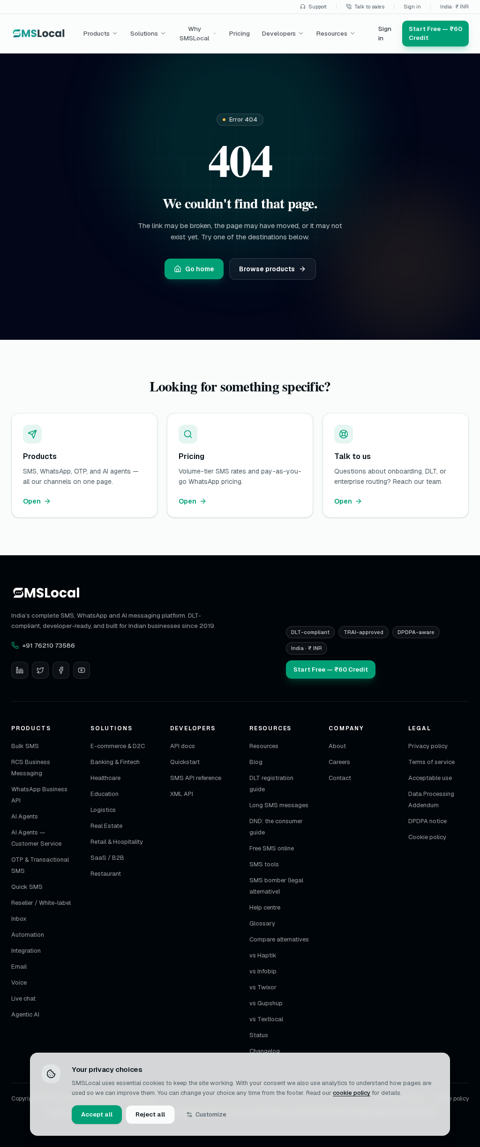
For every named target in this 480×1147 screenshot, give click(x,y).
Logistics (103, 810)
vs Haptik (263, 955)
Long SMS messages (278, 805)
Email (19, 967)
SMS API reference (195, 778)
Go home (199, 269)
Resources (331, 33)
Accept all (96, 1114)
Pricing (239, 33)
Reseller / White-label (41, 903)
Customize (210, 1114)
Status (258, 1035)
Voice (19, 982)
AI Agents (24, 816)
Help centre (264, 907)
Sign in (412, 6)
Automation (27, 935)
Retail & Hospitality (116, 842)
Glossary (262, 923)
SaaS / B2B (107, 858)
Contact (340, 778)
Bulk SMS (25, 746)
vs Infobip (263, 971)
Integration (26, 951)
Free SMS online (271, 848)
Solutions (144, 33)
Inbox (19, 919)
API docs (182, 746)
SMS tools (264, 864)
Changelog (264, 1051)
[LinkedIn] (19, 670)
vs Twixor (263, 987)
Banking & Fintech (115, 762)
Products (96, 33)
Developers (279, 33)
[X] (40, 670)
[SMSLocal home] (39, 33)
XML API (181, 794)
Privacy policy (428, 746)
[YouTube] (81, 670)
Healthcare (105, 778)
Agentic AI (25, 1014)
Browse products (267, 269)
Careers (339, 762)
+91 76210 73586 (48, 645)
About (337, 746)
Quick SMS (27, 887)
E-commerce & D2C (117, 746)
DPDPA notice (427, 821)
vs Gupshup (266, 1003)
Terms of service (431, 762)
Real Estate (106, 826)
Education (104, 794)
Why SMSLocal (195, 33)
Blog (255, 762)
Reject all (150, 1114)
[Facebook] (60, 670)
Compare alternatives (279, 939)
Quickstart (185, 762)
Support (317, 6)
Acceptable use (430, 778)
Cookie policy (427, 837)
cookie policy (351, 1093)
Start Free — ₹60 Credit (330, 669)
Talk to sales (369, 6)
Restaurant (105, 874)
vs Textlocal (266, 1019)
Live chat (23, 998)
